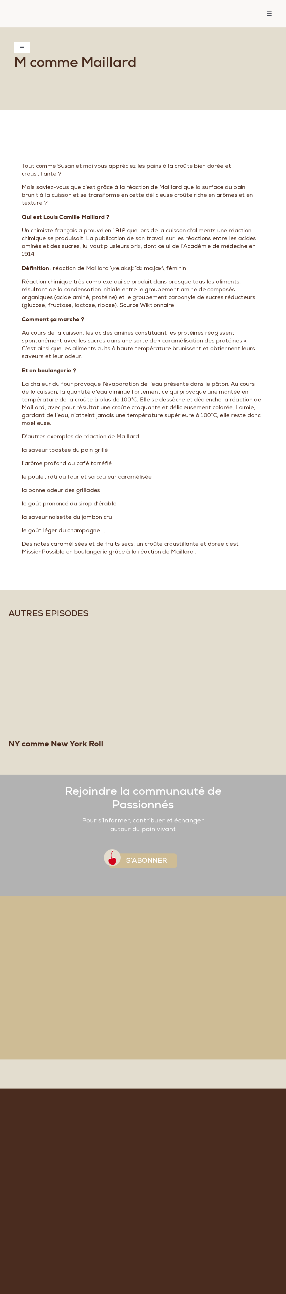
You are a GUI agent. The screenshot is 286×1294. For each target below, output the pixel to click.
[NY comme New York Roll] (143, 679)
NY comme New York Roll (55, 744)
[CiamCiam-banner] (49, 8)
